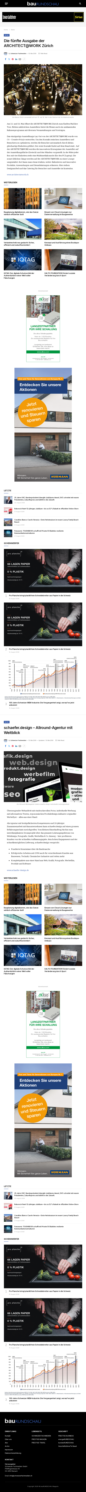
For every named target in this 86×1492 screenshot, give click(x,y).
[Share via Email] (20, 59)
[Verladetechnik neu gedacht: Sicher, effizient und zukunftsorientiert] (23, 229)
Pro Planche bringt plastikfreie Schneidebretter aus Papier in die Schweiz (40, 595)
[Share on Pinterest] (12, 59)
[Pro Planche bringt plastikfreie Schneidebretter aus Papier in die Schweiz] (43, 571)
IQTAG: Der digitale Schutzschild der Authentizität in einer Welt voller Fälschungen (19, 275)
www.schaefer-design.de (18, 870)
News (7, 35)
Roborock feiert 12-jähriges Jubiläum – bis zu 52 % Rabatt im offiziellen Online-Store (46, 509)
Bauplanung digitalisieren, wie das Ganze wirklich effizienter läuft (21, 213)
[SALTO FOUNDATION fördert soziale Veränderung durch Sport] (63, 259)
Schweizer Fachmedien (18, 53)
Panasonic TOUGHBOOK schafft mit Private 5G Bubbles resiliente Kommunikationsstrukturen (39, 532)
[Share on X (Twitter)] (9, 59)
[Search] (80, 3)
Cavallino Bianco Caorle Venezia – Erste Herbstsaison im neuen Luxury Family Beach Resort (46, 521)
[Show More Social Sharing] (24, 59)
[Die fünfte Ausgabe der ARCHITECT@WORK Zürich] (43, 89)
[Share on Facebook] (5, 59)
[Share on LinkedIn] (16, 59)
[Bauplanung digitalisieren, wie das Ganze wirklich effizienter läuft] (23, 198)
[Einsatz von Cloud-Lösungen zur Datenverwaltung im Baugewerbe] (63, 198)
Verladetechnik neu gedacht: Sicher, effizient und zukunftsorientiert (19, 244)
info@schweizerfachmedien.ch (20, 1476)
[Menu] (6, 3)
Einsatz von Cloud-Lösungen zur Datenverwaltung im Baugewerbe (58, 213)
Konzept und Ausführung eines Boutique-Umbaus (61, 244)
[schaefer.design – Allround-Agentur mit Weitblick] (43, 776)
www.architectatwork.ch (18, 174)
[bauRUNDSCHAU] (43, 4)
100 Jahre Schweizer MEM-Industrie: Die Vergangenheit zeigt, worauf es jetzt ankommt (41, 704)
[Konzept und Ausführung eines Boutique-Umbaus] (63, 229)
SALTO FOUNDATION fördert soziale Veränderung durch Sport (59, 274)
